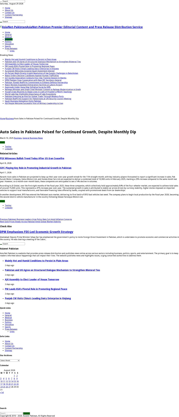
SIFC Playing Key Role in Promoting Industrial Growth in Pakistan (35, 168)
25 (4, 387)
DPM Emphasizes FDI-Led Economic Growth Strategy (36, 232)
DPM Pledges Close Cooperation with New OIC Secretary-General (33, 80)
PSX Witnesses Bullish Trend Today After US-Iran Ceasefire (32, 158)
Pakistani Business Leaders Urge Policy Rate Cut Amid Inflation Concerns (36, 219)
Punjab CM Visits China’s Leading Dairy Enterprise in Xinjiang (32, 68)
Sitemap (8, 17)
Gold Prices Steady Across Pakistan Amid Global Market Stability (30, 221)
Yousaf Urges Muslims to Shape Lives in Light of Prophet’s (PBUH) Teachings (38, 92)
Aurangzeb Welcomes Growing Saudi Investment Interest (30, 71)
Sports (8, 46)
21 (12, 384)
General (8, 35)
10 (1, 381)
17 (1, 384)
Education (9, 44)
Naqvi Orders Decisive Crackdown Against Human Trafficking (32, 75)
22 (15, 384)
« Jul (2, 392)
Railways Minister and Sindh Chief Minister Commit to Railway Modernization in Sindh (43, 89)
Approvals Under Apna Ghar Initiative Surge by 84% (28, 87)
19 (7, 384)
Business (9, 39)
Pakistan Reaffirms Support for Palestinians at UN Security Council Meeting (38, 99)
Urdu (12, 51)
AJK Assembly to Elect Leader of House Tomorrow (26, 64)
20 (9, 384)
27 (9, 387)
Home (7, 8)
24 (1, 387)
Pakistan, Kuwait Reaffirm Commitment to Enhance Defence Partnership (36, 82)
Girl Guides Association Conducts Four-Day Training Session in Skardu (35, 78)
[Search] (1, 1)
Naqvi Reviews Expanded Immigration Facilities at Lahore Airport (33, 85)
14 (12, 381)
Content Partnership (14, 15)
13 (9, 381)
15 (15, 381)
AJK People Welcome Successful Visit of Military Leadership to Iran (34, 103)
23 (17, 384)
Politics (8, 41)
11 (4, 381)
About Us (9, 10)
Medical (8, 37)
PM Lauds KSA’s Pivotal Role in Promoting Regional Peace (30, 66)
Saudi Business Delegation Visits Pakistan (23, 101)
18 (4, 384)
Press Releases (11, 48)
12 (7, 381)
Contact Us (9, 12)
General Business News (33, 138)
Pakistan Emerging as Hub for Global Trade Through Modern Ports (34, 96)
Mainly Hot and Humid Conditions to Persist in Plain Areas (30, 59)
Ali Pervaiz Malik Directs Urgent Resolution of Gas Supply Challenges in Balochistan (41, 73)
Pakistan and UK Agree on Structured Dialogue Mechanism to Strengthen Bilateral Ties (43, 62)
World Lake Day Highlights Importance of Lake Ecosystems (30, 94)
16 (17, 381)
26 (7, 387)
